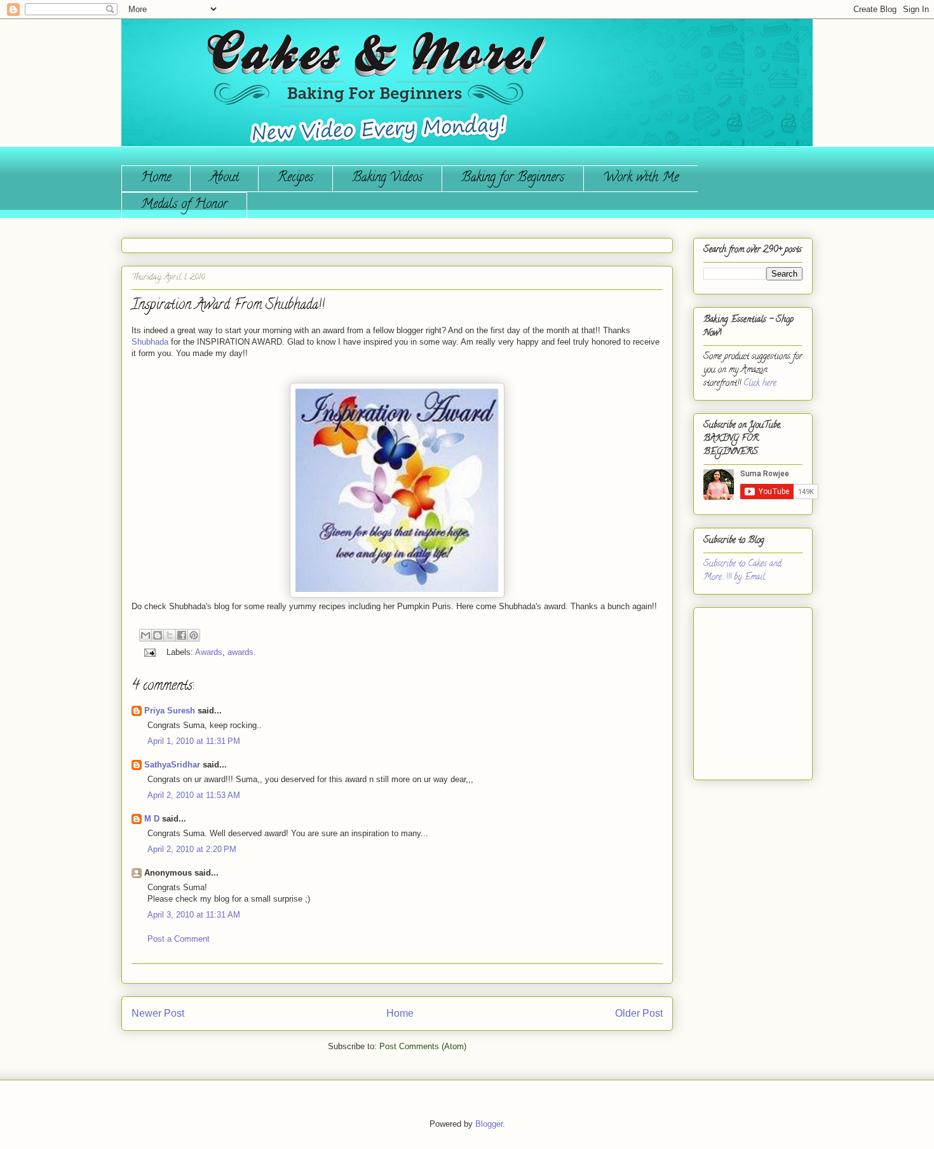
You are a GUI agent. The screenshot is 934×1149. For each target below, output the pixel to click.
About (224, 178)
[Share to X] (169, 635)
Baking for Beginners (512, 178)
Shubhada (150, 342)
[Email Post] (149, 652)
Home (156, 178)
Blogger (489, 1124)
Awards (208, 652)
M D (151, 818)
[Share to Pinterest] (193, 635)
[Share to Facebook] (181, 635)
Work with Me (641, 178)
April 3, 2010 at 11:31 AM (193, 914)
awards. (241, 652)
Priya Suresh (169, 710)
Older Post (639, 1013)
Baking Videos (387, 178)
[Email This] (145, 635)
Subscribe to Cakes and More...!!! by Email (742, 571)
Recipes (295, 178)
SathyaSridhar (172, 764)
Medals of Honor (184, 205)
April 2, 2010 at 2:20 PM (191, 849)
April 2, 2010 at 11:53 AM (193, 795)
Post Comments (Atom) (422, 1046)
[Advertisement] (741, 688)
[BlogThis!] (157, 635)
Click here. (760, 383)
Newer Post (158, 1013)
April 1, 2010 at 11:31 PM (193, 741)
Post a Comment (178, 939)
